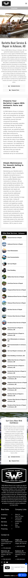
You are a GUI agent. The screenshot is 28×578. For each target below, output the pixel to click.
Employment (18, 521)
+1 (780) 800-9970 (6, 559)
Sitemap (17, 527)
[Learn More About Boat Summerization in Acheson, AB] (14, 345)
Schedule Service (15, 86)
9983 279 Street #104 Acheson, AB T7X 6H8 (7, 554)
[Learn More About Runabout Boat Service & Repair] (14, 322)
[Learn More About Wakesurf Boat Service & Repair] (14, 303)
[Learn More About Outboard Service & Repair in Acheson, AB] (14, 334)
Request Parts (15, 90)
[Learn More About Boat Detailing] (14, 270)
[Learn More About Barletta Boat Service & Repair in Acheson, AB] (14, 372)
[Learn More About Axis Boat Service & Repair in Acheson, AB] (14, 366)
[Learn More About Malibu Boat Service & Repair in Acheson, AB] (14, 361)
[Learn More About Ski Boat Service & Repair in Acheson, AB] (14, 394)
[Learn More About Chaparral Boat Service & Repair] (14, 290)
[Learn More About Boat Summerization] (14, 257)
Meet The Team (19, 516)
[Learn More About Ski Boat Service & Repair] (14, 309)
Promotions (18, 520)
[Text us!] (22, 575)
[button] (26, 3)
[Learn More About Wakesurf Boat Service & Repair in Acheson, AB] (14, 389)
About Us (17, 514)
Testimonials (18, 518)
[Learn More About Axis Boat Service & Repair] (14, 283)
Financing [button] (4, 529)
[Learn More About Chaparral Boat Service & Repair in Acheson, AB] (14, 378)
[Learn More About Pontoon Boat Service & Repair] (14, 316)
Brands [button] (3, 518)
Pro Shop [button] (4, 525)
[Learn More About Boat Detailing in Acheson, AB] (14, 355)
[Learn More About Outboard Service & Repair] (14, 244)
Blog (16, 525)
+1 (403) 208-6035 (20, 546)
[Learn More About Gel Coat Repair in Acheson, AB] (14, 351)
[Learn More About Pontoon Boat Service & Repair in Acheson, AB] (14, 400)
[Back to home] (6, 3)
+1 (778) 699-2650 (6, 548)
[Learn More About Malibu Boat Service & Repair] (14, 276)
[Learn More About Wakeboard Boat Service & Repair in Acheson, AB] (14, 383)
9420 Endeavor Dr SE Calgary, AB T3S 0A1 (21, 542)
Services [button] (4, 522)
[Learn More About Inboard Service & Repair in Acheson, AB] (14, 328)
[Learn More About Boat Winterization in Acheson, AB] (14, 340)
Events (17, 523)
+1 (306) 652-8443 (20, 559)
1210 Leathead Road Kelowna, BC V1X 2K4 (6, 543)
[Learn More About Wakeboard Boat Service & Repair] (14, 296)
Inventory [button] (4, 515)
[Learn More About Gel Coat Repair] (14, 263)
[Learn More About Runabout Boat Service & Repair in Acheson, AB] (14, 406)
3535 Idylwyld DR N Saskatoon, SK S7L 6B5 (20, 554)
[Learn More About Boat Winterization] (14, 250)
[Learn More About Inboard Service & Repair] (14, 237)
